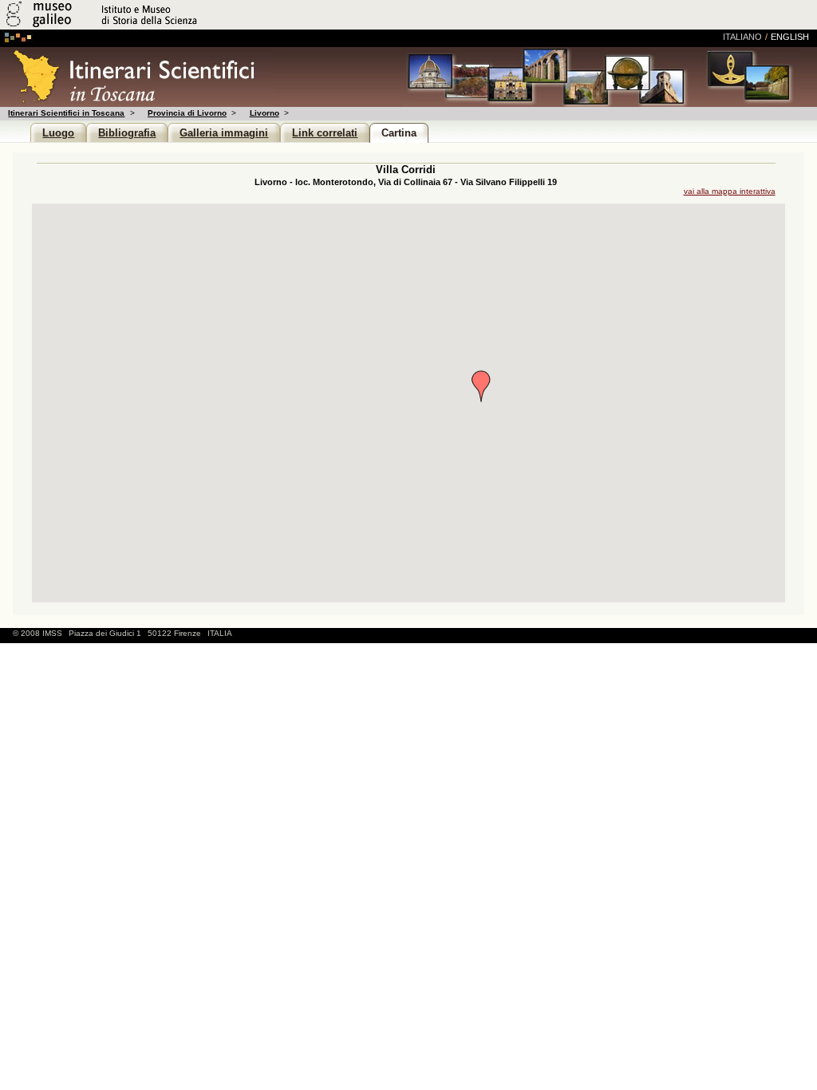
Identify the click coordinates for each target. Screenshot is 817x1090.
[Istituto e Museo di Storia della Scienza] (189, 26)
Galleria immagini (224, 133)
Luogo (58, 133)
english (790, 36)
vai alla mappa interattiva (730, 191)
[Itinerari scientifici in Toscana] (137, 102)
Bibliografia (127, 133)
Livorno (264, 113)
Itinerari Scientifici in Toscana (66, 113)
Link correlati (324, 133)
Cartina (398, 133)
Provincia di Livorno (187, 113)
